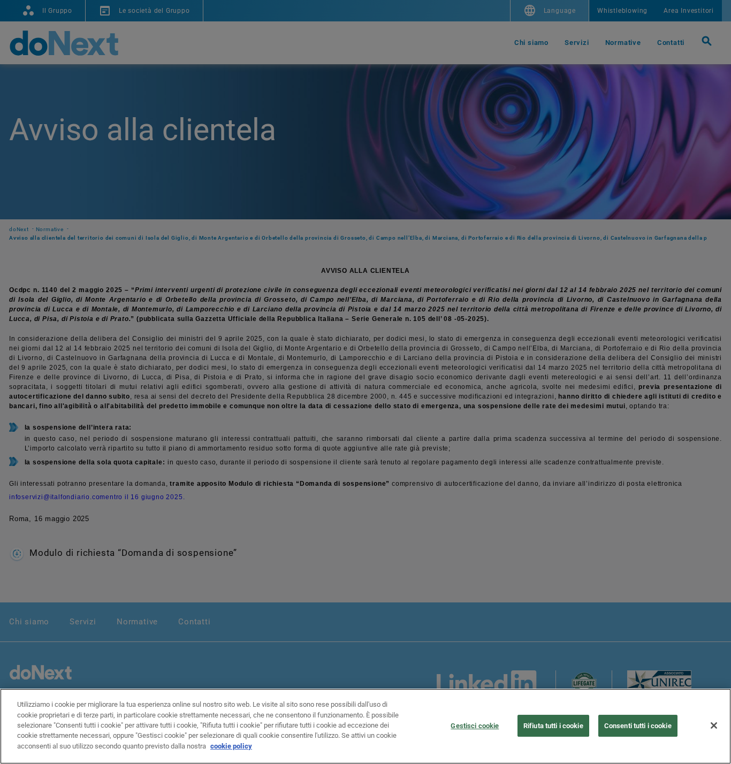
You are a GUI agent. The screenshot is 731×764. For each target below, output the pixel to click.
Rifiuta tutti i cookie (553, 726)
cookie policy (231, 746)
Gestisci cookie (475, 726)
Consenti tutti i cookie (638, 726)
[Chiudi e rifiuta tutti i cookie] (714, 725)
